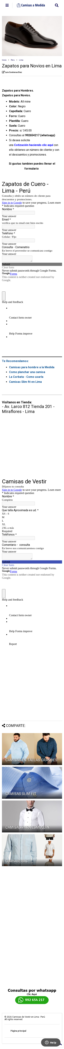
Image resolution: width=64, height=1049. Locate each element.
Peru (13, 60)
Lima (21, 60)
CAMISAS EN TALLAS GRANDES (31, 760)
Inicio (4, 60)
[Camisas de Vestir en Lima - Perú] (31, 6)
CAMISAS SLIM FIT (21, 794)
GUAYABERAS (17, 861)
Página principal (18, 1031)
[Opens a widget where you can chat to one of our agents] (50, 1042)
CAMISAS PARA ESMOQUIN (28, 827)
